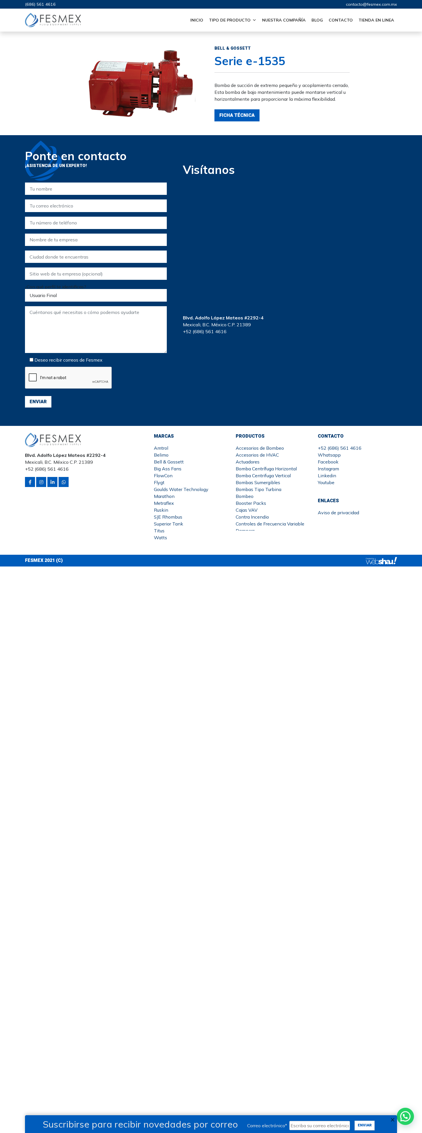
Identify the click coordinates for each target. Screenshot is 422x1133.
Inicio (196, 20)
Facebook (328, 462)
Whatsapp (329, 455)
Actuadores (248, 462)
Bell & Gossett (169, 462)
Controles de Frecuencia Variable (270, 524)
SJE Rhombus (168, 517)
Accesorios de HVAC (257, 455)
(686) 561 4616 (40, 4)
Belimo (161, 455)
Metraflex (164, 503)
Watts (160, 537)
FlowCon (163, 475)
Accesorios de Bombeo (260, 448)
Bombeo (244, 496)
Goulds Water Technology (181, 489)
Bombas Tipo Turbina (258, 489)
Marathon (164, 496)
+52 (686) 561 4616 (339, 448)
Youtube (326, 482)
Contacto (341, 20)
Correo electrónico (267, 1125)
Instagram (328, 469)
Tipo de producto (230, 20)
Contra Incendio (252, 517)
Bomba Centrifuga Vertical (263, 475)
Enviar (365, 1125)
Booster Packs (251, 503)
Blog (317, 20)
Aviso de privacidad (338, 512)
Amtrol (161, 448)
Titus (159, 530)
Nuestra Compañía (284, 20)
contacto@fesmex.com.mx (371, 4)
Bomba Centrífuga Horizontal (266, 469)
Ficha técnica (237, 115)
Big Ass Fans (167, 469)
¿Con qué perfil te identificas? (55, 286)
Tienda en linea (376, 20)
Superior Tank (168, 524)
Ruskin (161, 510)
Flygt (159, 482)
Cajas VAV (247, 510)
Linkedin (327, 475)
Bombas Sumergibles (258, 482)
